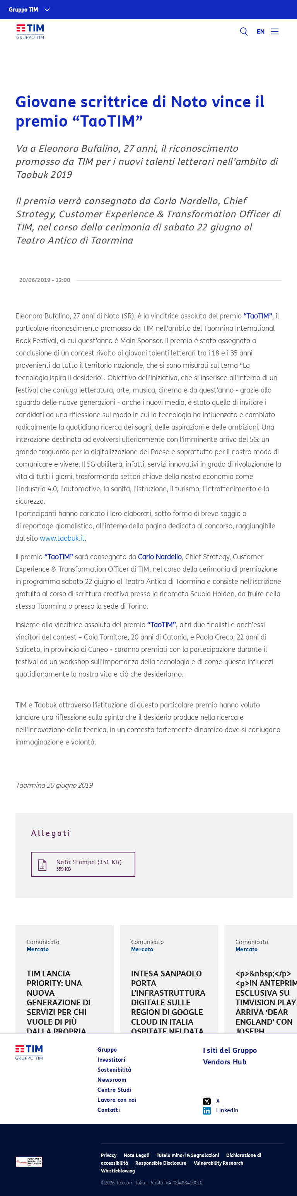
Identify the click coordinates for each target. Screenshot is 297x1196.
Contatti (108, 1110)
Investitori (111, 1060)
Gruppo (107, 1050)
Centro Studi (114, 1090)
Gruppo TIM (23, 10)
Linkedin (227, 1110)
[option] (64, 1009)
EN (261, 31)
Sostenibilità (114, 1070)
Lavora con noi (117, 1100)
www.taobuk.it (62, 538)
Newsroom (111, 1080)
